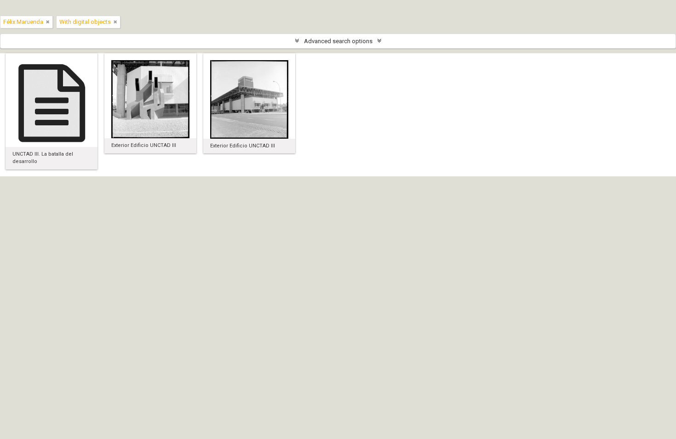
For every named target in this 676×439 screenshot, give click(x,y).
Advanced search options (338, 41)
